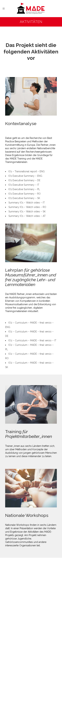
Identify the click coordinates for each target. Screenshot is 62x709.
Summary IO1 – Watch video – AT (27, 216)
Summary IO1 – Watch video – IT (26, 202)
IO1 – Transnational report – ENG (26, 171)
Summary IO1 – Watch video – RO (27, 207)
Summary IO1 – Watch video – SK (27, 211)
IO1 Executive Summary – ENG (25, 176)
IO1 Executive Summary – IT (23, 184)
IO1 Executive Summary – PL (24, 189)
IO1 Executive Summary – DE (24, 180)
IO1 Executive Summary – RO (24, 193)
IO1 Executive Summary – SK (24, 198)
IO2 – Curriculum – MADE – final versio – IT (32, 340)
